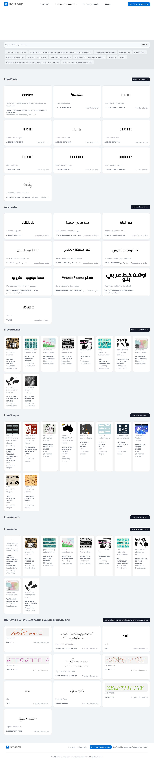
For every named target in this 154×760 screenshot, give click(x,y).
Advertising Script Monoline (18, 197)
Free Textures (124, 52)
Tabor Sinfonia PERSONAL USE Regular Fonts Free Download (26, 111)
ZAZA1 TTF (10, 642)
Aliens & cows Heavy (64, 170)
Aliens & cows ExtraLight (115, 108)
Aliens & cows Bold (113, 142)
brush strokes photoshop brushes (123, 361)
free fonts (71, 747)
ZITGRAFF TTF (109, 670)
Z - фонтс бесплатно (41, 642)
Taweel (9, 320)
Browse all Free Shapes (140, 415)
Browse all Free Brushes (139, 330)
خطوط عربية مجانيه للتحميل (16, 52)
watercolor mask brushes (49, 358)
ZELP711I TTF (109, 697)
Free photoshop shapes (37, 57)
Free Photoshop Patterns (61, 57)
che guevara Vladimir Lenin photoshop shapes (31, 450)
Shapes (108, 4)
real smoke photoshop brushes (29, 399)
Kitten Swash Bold (63, 108)
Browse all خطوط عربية (140, 207)
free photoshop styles (15, 57)
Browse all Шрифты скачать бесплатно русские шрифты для (126, 620)
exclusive (112, 57)
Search (144, 45)
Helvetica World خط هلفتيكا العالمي (69, 263)
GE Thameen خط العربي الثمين (16, 263)
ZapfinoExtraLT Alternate (66, 676)
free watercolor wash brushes (104, 361)
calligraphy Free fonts (40, 197)
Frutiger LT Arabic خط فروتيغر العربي (118, 263)
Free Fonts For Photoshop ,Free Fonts (90, 57)
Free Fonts (45, 4)
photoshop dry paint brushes (29, 359)
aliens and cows (13, 170)
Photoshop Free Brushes (105, 52)
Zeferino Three (62, 703)
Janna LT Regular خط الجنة (115, 235)
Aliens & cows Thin (63, 142)
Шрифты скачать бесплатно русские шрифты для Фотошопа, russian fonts (60, 52)
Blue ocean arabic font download (119, 290)
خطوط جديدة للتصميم (41, 235)
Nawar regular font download (69, 290)
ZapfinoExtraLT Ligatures (66, 648)
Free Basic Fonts (92, 108)
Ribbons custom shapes (101, 444)
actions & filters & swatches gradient (77, 62)
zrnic (107, 648)
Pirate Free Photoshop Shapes (29, 498)
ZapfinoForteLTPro (14, 731)
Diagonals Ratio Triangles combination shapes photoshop (11, 455)
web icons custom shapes (84, 444)
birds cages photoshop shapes (48, 447)
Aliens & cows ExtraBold (115, 170)
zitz (7, 703)
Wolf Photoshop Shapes (11, 498)
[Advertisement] (77, 24)
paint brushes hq (86, 358)
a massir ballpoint (14, 235)
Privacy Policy (82, 747)
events (122, 57)
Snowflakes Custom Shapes (140, 447)
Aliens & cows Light (14, 142)
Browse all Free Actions (140, 517)
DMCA (146, 747)
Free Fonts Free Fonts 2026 (138, 4)
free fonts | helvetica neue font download (127, 747)
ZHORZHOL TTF (11, 670)
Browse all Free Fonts (140, 79)
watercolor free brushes (67, 358)
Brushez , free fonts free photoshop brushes (72, 757)
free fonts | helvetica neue (65, 4)
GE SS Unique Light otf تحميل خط (68, 235)
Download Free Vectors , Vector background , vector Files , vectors (32, 62)
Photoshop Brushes (90, 4)
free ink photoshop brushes (11, 361)
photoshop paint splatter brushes (12, 399)
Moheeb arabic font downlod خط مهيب (22, 290)
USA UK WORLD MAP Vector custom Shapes (67, 450)
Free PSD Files (139, 52)
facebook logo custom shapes (122, 444)
